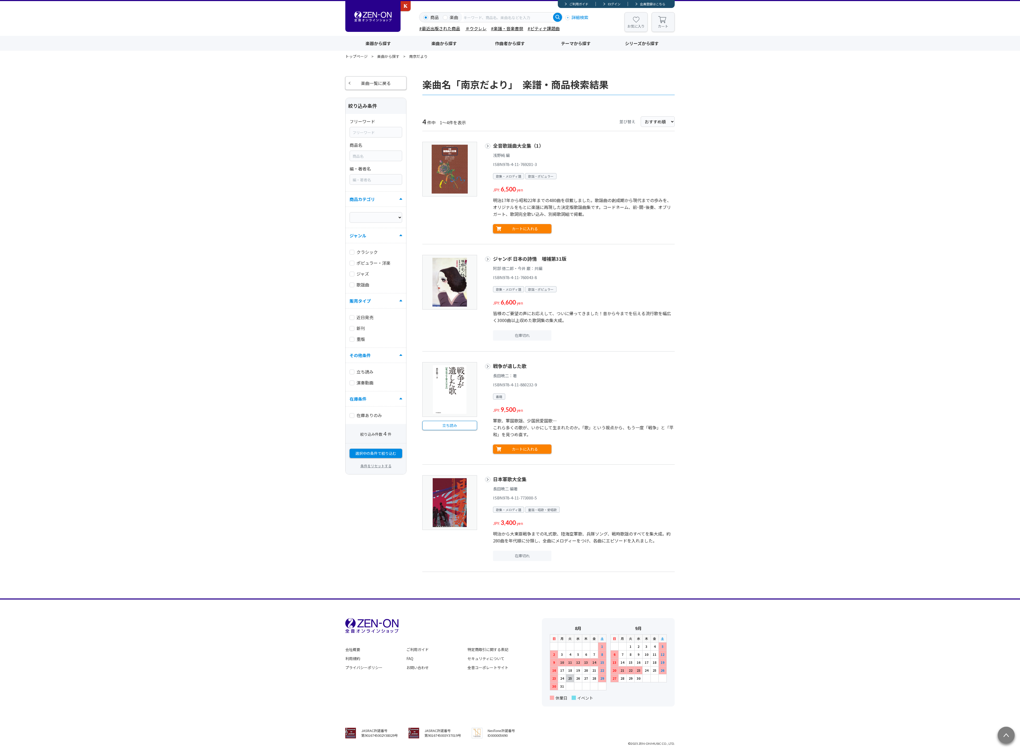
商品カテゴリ (362, 199)
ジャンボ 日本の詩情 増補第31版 (530, 258)
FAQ (409, 658)
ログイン (614, 4)
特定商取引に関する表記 (488, 649)
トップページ (356, 56)
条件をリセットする (376, 465)
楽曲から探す (444, 43)
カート (663, 26)
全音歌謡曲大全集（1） (518, 145)
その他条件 (360, 355)
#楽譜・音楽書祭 (507, 28)
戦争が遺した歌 (509, 365)
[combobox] (508, 17)
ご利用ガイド (578, 4)
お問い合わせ (417, 667)
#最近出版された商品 (439, 28)
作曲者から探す (510, 43)
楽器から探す (378, 43)
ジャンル (358, 235)
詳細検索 (579, 17)
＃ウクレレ (476, 28)
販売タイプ (360, 301)
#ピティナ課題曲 (544, 28)
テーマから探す (576, 43)
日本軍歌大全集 (509, 479)
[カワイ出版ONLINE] (406, 6)
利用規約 (352, 658)
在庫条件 (358, 399)
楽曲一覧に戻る (376, 83)
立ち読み (449, 425)
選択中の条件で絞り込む (375, 453)
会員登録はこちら (652, 4)
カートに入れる (525, 228)
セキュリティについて (486, 658)
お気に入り (636, 26)
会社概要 (352, 649)
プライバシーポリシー (363, 667)
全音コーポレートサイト (488, 667)
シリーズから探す (642, 43)
